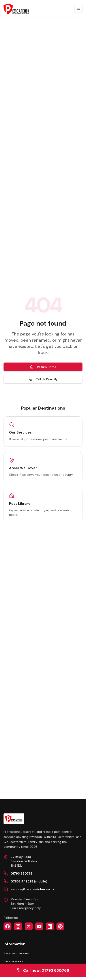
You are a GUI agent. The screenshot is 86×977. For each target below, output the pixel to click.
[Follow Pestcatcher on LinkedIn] (50, 926)
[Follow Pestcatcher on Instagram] (18, 926)
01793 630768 (22, 873)
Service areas (13, 961)
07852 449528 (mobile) (29, 881)
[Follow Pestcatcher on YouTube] (39, 926)
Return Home (46, 367)
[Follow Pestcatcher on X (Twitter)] (29, 926)
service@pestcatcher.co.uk (32, 889)
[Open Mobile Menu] (78, 9)
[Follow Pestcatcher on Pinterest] (60, 926)
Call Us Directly (47, 379)
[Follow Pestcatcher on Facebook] (7, 926)
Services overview (16, 953)
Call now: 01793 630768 (46, 970)
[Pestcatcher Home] (16, 9)
